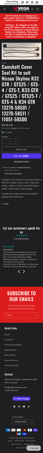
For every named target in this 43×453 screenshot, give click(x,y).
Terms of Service (11, 360)
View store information (13, 173)
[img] (21, 235)
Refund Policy (10, 355)
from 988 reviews (21, 239)
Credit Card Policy (12, 365)
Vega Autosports (20, 438)
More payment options (21, 161)
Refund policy (19, 440)
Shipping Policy (11, 350)
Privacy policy (30, 440)
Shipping (13, 128)
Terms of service (16, 444)
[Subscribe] (35, 315)
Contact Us (9, 340)
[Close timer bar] (41, 2)
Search (7, 335)
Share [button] (6, 204)
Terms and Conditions (13, 345)
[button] (4, 9)
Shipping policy (29, 444)
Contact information (22, 448)
